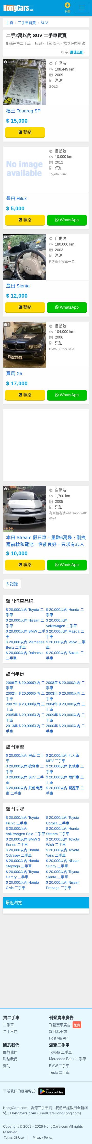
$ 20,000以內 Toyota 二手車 (25, 612)
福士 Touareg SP (23, 110)
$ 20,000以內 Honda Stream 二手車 (62, 831)
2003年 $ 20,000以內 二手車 (65, 696)
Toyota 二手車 (60, 1052)
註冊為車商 (58, 1031)
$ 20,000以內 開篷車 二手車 (65, 790)
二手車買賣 (27, 23)
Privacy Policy (42, 1137)
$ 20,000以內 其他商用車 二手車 (24, 790)
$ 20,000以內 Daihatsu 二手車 (24, 655)
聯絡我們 (10, 1058)
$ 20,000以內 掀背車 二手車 (25, 769)
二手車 (8, 1024)
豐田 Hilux (16, 198)
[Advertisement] (46, 445)
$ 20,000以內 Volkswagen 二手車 (61, 623)
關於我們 (10, 1052)
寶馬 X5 (14, 373)
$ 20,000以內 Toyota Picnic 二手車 (22, 820)
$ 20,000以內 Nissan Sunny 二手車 (62, 863)
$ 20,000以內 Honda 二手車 (65, 612)
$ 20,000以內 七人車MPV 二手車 (62, 758)
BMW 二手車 (59, 1065)
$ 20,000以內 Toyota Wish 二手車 (62, 842)
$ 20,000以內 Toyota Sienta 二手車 (62, 874)
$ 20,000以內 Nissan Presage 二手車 (62, 885)
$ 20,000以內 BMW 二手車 (25, 634)
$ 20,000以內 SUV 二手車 (25, 780)
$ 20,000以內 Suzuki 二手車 (65, 655)
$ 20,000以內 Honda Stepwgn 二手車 (22, 863)
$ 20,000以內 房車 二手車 (25, 758)
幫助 (6, 1065)
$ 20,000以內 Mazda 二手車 (65, 634)
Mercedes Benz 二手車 (67, 1058)
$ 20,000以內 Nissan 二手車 (25, 623)
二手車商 (10, 1031)
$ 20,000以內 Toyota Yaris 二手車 (62, 852)
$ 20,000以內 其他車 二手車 (65, 769)
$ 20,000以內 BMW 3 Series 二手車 (23, 842)
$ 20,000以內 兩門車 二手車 (65, 780)
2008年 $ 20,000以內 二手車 (65, 685)
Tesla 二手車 (59, 1072)
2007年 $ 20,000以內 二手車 (25, 706)
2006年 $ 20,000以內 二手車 (25, 685)
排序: (72, 52)
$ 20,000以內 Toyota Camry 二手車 (22, 874)
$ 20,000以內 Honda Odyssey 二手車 (22, 852)
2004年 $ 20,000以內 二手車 (65, 706)
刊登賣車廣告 (64, 1024)
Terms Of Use (14, 1137)
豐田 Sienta (18, 285)
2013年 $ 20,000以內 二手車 (25, 728)
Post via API (58, 1038)
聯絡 (26, 132)
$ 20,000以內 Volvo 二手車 (65, 644)
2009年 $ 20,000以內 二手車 (65, 717)
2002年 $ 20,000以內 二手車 (25, 696)
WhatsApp (69, 220)
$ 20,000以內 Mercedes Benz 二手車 (25, 644)
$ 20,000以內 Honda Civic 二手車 (22, 885)
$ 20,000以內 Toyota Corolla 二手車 (62, 820)
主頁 (9, 23)
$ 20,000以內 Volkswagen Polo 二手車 (25, 831)
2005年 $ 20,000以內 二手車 (25, 717)
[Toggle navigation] (82, 8)
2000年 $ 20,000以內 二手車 (65, 728)
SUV (44, 23)
